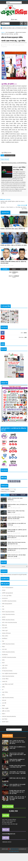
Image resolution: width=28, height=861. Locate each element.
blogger (5, 269)
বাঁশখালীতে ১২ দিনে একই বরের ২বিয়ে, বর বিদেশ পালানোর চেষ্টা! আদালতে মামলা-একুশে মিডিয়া (17, 798)
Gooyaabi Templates (14, 851)
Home (2, 32)
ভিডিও (3, 695)
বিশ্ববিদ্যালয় (5, 654)
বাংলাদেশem (5, 598)
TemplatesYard (14, 849)
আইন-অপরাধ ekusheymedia (9, 622)
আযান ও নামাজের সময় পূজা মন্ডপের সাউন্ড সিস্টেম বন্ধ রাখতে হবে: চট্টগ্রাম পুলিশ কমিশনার (17, 742)
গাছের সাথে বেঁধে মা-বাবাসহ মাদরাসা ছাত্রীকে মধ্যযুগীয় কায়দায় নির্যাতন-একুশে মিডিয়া (17, 755)
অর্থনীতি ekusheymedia (8, 644)
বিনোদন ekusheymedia (8, 611)
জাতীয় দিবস (4, 668)
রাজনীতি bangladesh (7, 593)
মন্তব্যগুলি (23, 495)
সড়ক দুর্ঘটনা (4, 627)
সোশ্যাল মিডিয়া (5, 678)
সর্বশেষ (5, 495)
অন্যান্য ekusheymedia (8, 652)
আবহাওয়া (4, 700)
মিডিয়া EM (4, 625)
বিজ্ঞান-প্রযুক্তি (5, 708)
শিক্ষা (3, 641)
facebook (22, 269)
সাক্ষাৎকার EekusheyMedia (9, 716)
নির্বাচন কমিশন (5, 636)
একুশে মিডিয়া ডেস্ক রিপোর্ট (7, 684)
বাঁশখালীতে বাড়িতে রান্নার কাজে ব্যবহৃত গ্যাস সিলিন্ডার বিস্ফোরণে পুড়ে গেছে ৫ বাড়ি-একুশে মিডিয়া (17, 792)
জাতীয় (3, 687)
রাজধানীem (4, 638)
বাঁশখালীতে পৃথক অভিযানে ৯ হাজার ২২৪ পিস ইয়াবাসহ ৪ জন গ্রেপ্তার (14, 245)
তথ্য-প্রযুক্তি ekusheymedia (9, 673)
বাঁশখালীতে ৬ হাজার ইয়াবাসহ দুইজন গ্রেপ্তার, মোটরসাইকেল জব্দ (13, 228)
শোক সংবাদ (4, 649)
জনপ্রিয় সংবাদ (14, 495)
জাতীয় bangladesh (7, 603)
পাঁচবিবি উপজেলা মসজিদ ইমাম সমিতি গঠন (17, 778)
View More (24, 212)
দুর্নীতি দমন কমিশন (6, 711)
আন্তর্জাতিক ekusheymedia (9, 601)
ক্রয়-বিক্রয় (4, 719)
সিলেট (3, 662)
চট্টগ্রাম (23, 28)
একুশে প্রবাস (5, 665)
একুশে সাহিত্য (5, 692)
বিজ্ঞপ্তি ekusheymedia (8, 619)
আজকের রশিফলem (6, 633)
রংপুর (3, 609)
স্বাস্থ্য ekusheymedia (8, 676)
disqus (14, 269)
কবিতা (3, 660)
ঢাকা (3, 606)
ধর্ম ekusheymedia (7, 670)
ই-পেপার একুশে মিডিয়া (7, 595)
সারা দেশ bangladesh (10, 32)
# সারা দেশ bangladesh (10, 155)
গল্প (3, 689)
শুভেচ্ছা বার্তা (4, 681)
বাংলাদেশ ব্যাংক (5, 721)
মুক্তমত (4, 617)
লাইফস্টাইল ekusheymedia (9, 657)
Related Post (5, 212)
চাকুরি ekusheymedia (8, 697)
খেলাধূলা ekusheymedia (8, 614)
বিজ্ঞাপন (3, 713)
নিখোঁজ (3, 705)
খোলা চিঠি (4, 703)
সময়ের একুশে (5, 630)
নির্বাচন (3, 646)
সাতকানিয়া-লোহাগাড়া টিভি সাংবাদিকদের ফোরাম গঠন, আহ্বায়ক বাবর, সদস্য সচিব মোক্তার (13, 262)
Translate (12, 491)
